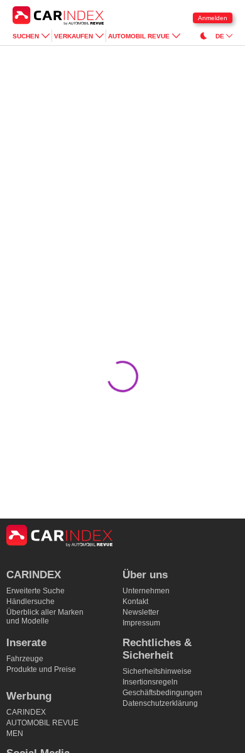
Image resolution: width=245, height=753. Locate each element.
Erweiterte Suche (35, 590)
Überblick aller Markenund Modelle (45, 616)
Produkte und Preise (41, 669)
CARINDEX (26, 712)
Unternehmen (146, 590)
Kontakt (135, 601)
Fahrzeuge (24, 658)
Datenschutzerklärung (160, 703)
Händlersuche (30, 601)
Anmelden (212, 17)
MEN (14, 733)
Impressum (141, 622)
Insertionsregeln (150, 682)
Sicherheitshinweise (157, 671)
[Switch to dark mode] (204, 36)
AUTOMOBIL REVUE (42, 722)
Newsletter (140, 612)
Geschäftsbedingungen (162, 692)
